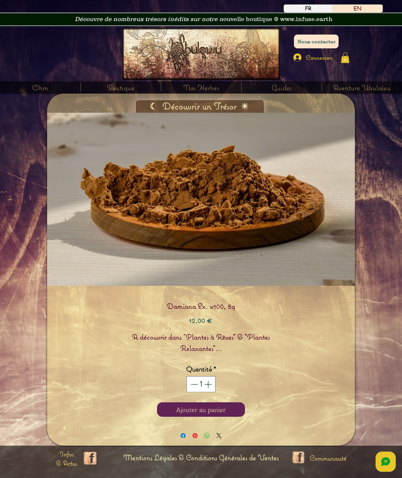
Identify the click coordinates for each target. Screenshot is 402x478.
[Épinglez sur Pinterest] (195, 435)
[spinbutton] (201, 384)
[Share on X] (219, 435)
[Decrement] (193, 384)
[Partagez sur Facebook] (183, 435)
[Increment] (209, 384)
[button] (201, 86)
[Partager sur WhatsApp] (207, 435)
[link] (345, 57)
